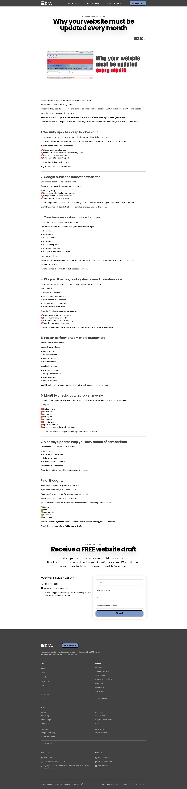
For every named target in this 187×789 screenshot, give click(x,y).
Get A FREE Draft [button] (138, 3)
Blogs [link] (43, 690)
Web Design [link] (45, 716)
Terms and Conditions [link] (109, 784)
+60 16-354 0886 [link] (51, 584)
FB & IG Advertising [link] (48, 736)
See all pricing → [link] (101, 698)
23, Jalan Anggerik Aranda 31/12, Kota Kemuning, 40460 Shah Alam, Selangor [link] (66, 767)
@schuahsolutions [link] (105, 762)
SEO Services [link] (100, 716)
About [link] (43, 673)
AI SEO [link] (97, 723)
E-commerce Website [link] (103, 679)
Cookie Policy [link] (141, 784)
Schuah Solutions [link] (104, 758)
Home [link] (43, 668)
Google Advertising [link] (48, 733)
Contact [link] (44, 698)
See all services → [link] (47, 743)
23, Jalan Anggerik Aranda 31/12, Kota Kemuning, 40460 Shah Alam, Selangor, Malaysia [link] (67, 594)
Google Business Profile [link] (104, 720)
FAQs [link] (42, 685)
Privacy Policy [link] (127, 784)
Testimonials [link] (45, 681)
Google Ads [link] (99, 687)
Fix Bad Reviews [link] (101, 733)
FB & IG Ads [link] (99, 691)
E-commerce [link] (46, 723)
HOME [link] (68, 3)
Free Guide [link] (45, 694)
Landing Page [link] (100, 675)
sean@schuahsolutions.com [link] (56, 588)
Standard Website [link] (102, 671)
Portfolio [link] (44, 677)
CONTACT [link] (117, 3)
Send (119, 613)
